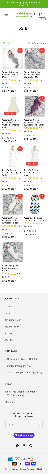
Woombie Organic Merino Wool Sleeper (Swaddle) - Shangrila (34, 122)
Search (8, 306)
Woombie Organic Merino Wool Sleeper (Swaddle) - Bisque (11, 220)
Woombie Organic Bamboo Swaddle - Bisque (10, 268)
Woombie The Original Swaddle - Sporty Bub (34, 219)
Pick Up (9, 340)
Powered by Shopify (35, 469)
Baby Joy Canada (19, 469)
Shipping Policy (13, 320)
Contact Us (11, 333)
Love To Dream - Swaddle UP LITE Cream (32, 172)
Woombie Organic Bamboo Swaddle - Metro (10, 74)
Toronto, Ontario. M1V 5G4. (19, 366)
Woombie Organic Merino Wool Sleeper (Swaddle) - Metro (33, 74)
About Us (10, 313)
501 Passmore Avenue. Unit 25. (21, 359)
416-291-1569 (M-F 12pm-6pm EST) (23, 372)
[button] (6, 14)
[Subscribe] (39, 424)
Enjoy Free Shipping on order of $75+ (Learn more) (21, 394)
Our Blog (9, 402)
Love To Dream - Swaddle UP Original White (11, 172)
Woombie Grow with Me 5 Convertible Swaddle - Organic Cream (11, 124)
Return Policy (12, 326)
